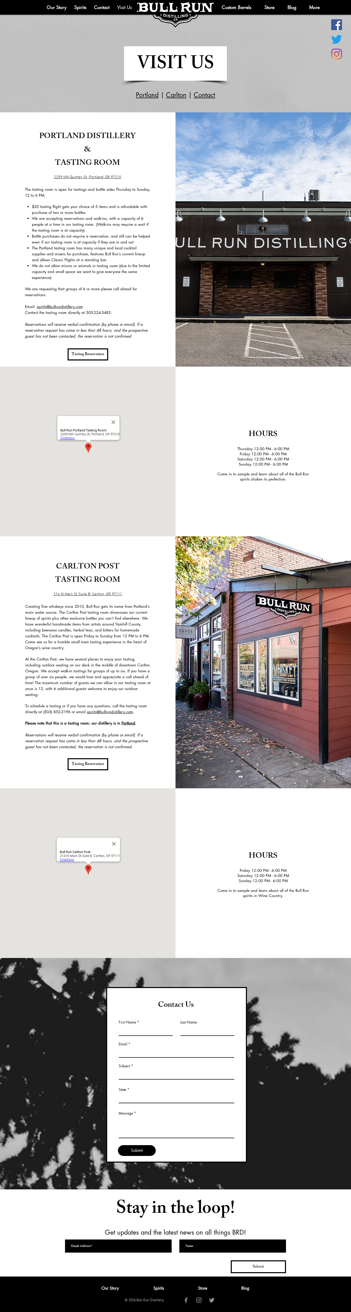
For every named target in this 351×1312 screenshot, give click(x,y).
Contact (204, 95)
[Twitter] (336, 39)
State (122, 1089)
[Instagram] (336, 54)
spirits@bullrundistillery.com (60, 306)
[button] (314, 7)
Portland (147, 95)
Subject (124, 1066)
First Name (127, 1022)
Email (123, 1044)
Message (126, 1113)
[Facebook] (336, 24)
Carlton (176, 95)
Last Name (188, 1022)
